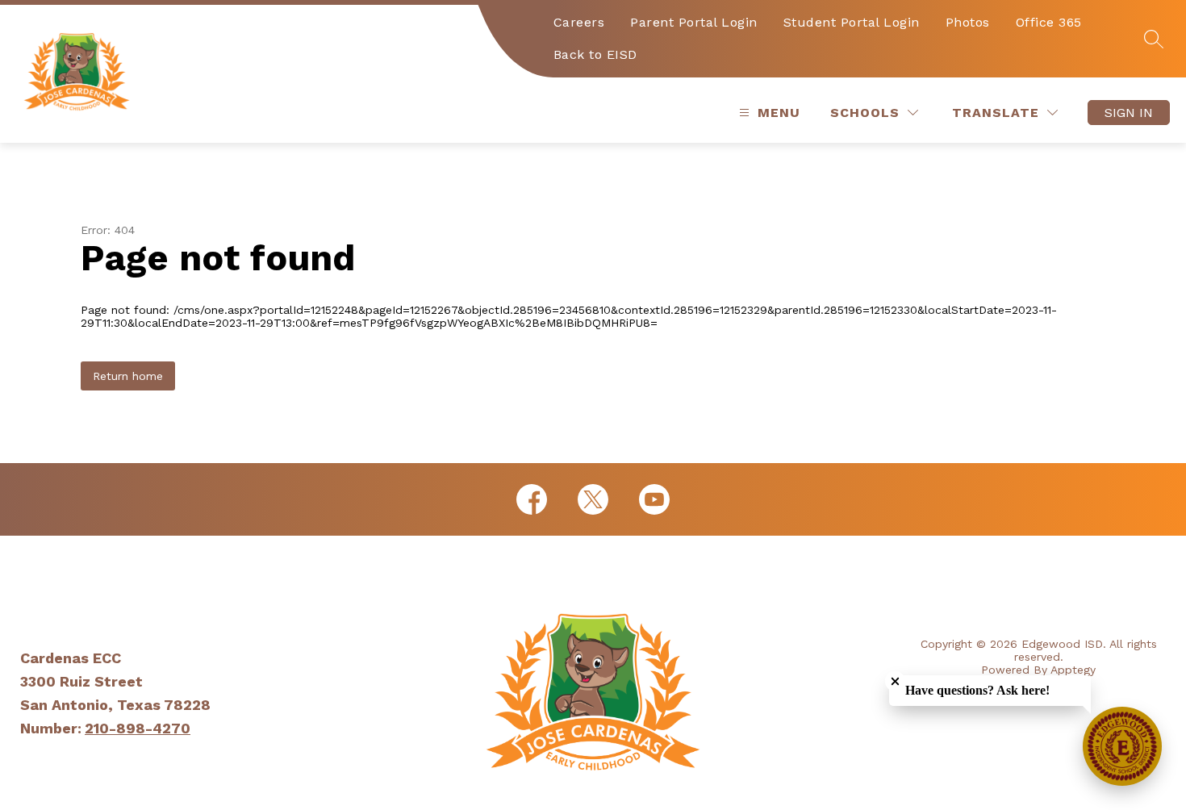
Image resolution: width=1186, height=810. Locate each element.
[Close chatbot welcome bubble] (895, 681)
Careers (579, 22)
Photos (968, 22)
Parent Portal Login (694, 22)
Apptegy (1073, 669)
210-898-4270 (137, 728)
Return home (128, 376)
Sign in (1129, 112)
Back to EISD (595, 54)
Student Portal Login (851, 22)
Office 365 (1049, 22)
